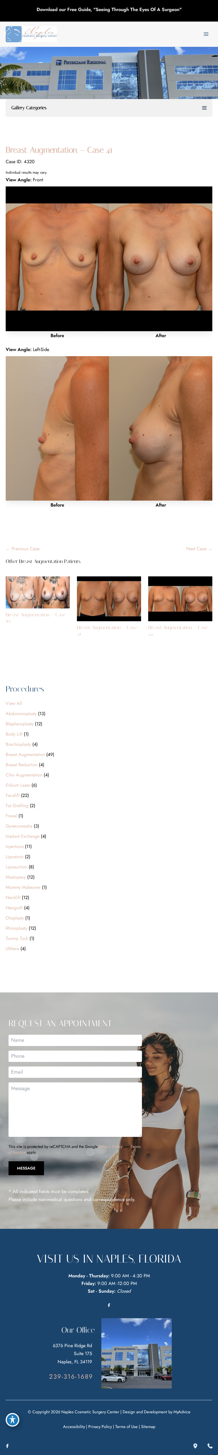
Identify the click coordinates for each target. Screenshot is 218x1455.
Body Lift (14, 734)
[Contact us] (210, 1446)
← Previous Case (22, 548)
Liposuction (16, 867)
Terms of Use (126, 1426)
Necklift (13, 897)
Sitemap (148, 1426)
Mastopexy (16, 877)
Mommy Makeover (23, 887)
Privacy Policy (110, 1146)
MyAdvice (181, 1412)
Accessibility (74, 1426)
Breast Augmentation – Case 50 (36, 618)
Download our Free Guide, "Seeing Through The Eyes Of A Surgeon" (109, 9)
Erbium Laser (18, 785)
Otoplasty (15, 918)
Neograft (14, 907)
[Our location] (195, 1446)
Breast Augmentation (25, 754)
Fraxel (11, 815)
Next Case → (199, 548)
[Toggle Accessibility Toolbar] (12, 1420)
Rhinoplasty (16, 928)
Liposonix (15, 856)
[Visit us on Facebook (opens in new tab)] (109, 1305)
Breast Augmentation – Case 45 (107, 630)
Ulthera (12, 948)
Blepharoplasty (19, 724)
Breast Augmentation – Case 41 (59, 150)
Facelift (13, 795)
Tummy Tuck (17, 938)
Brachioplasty (18, 744)
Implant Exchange (22, 836)
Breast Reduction (21, 764)
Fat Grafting (17, 805)
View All (14, 703)
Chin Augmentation (24, 775)
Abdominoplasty (21, 713)
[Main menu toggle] (206, 34)
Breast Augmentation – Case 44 (178, 630)
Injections (15, 846)
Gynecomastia (19, 826)
